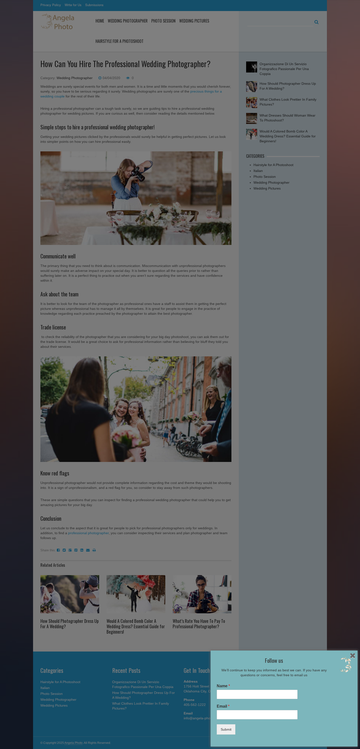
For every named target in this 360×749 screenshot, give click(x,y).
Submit (226, 729)
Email (223, 706)
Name (223, 686)
